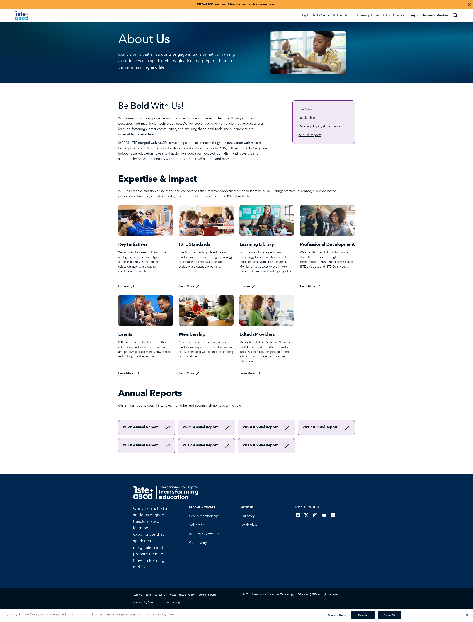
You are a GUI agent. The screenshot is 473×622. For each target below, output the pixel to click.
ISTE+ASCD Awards (204, 534)
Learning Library (368, 15)
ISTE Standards (343, 15)
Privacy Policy (187, 594)
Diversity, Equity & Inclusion (319, 126)
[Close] (467, 615)
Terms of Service (207, 594)
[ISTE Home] (22, 15)
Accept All (389, 614)
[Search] (455, 15)
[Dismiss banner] (469, 4)
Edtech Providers (394, 15)
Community (198, 543)
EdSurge (255, 148)
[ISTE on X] (306, 515)
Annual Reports (310, 135)
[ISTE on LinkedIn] (333, 515)
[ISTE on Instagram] (315, 515)
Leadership (307, 118)
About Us (246, 507)
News (148, 594)
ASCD (162, 143)
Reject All (363, 614)
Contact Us (160, 594)
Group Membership (203, 516)
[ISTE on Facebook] (298, 515)
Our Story (306, 109)
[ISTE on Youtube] (324, 515)
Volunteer (196, 525)
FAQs (173, 594)
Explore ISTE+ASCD (315, 15)
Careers (137, 594)
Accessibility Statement (146, 602)
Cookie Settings (172, 602)
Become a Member (202, 507)
